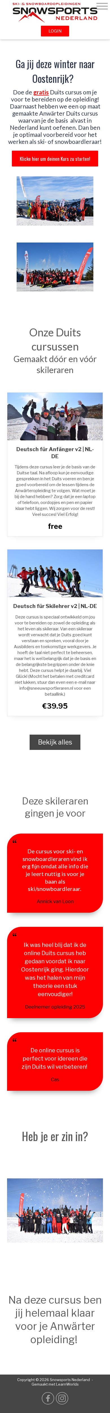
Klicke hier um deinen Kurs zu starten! (55, 158)
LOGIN (55, 31)
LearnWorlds (67, 1384)
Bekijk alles (55, 742)
